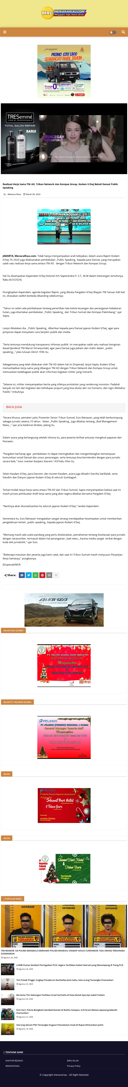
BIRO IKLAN (73, 1060)
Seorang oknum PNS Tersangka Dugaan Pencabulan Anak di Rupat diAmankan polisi (59, 1024)
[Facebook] (22, 575)
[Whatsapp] (35, 575)
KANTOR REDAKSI (14, 1060)
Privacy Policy (73, 1065)
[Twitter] (29, 575)
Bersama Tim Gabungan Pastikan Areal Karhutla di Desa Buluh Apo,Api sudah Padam (60, 994)
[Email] (49, 575)
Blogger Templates (52, 1080)
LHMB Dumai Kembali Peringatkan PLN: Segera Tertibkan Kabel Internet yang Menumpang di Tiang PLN (69, 965)
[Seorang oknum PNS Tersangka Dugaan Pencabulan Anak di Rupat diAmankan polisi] (7, 1029)
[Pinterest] (42, 575)
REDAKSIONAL (13, 1065)
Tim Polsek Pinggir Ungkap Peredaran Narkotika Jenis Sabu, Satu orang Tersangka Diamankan (64, 980)
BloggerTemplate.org (74, 1080)
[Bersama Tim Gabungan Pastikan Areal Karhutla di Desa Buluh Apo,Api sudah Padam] (7, 999)
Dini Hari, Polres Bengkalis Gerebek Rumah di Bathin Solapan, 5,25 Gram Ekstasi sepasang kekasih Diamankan (66, 1011)
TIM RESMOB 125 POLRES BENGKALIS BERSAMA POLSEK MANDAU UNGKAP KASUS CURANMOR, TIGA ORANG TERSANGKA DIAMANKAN (63, 952)
